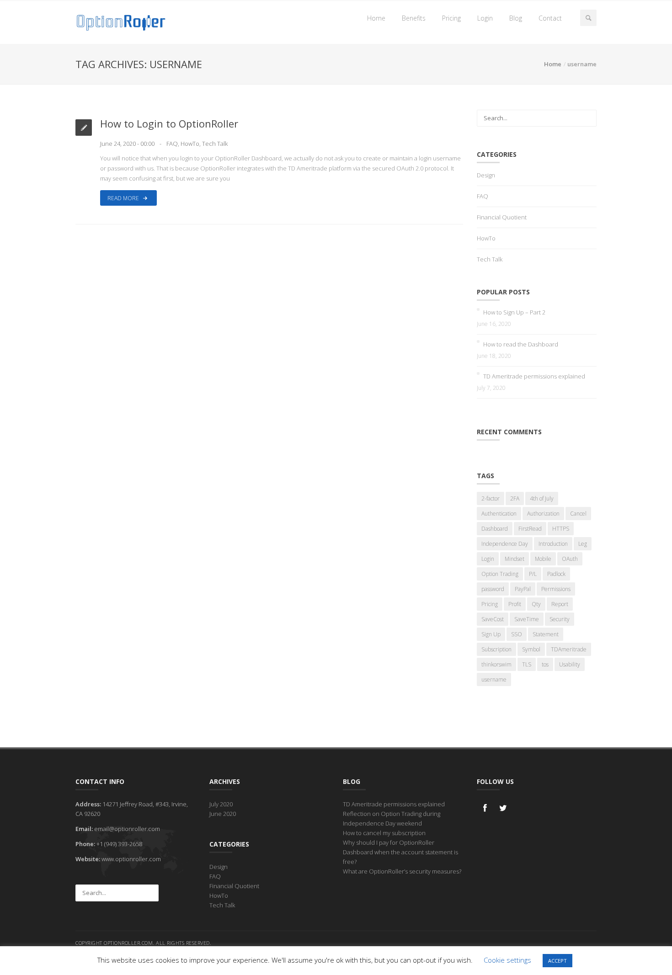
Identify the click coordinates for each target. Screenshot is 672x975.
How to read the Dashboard (520, 344)
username (494, 679)
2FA (514, 498)
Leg (582, 544)
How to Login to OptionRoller (169, 123)
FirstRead (530, 529)
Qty (536, 604)
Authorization (543, 513)
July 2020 (221, 804)
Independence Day (504, 544)
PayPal (523, 589)
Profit (514, 604)
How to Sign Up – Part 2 (514, 312)
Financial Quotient (502, 217)
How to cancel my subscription (384, 833)
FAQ (172, 143)
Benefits (414, 18)
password (492, 589)
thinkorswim (496, 664)
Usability (569, 664)
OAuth (570, 559)
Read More (123, 198)
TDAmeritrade (569, 649)
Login (485, 18)
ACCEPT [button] (557, 960)
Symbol (531, 649)
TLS (526, 664)
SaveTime (526, 619)
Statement (546, 634)
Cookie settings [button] (507, 959)
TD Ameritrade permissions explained (534, 376)
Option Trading (499, 574)
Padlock (556, 574)
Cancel (578, 513)
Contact (550, 18)
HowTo (190, 143)
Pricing (451, 18)
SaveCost (492, 619)
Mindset (514, 559)
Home (376, 18)
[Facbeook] (485, 807)
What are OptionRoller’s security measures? (402, 871)
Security (559, 619)
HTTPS (560, 529)
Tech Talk (215, 143)
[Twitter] (503, 807)
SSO (516, 634)
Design (486, 175)
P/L (533, 574)
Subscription (496, 649)
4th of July (542, 498)
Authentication (499, 513)
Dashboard (494, 529)
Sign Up (491, 634)
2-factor (490, 498)
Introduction (553, 544)
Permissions (556, 589)
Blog (515, 18)
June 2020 (222, 814)
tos (545, 664)
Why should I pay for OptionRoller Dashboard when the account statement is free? (400, 852)
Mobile (543, 559)
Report (559, 604)
